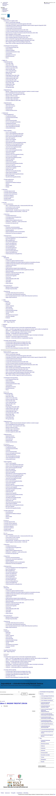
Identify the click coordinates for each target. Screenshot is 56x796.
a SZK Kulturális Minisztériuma (47, 723)
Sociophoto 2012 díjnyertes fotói (12, 223)
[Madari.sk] (41, 790)
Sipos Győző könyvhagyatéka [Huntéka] (13, 157)
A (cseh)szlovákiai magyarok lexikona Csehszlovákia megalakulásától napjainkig (20, 327)
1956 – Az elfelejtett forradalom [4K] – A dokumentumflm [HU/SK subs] (19, 205)
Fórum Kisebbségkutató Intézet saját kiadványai (15, 92)
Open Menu (3, 7)
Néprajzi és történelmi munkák (12, 95)
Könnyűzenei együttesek (9, 527)
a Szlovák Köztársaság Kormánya (47, 729)
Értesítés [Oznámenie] (10, 56)
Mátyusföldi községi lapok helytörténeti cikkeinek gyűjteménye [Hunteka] (20, 269)
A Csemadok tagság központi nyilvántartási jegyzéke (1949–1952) (18, 23)
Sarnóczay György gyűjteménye (12, 250)
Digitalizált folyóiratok (8, 61)
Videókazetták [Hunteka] (10, 459)
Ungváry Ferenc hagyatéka (11, 167)
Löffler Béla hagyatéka (10, 484)
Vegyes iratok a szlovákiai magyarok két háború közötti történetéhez (19, 43)
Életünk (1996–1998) (10, 82)
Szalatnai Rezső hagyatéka (11, 161)
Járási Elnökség (9, 307)
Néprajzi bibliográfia (10, 271)
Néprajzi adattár (9, 185)
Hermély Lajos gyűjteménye (11, 243)
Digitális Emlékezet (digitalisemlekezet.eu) (14, 220)
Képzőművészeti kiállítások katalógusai (13, 182)
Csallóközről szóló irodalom (11, 265)
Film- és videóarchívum (8, 204)
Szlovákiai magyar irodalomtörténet (12, 97)
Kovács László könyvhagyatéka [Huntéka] (14, 481)
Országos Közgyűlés (10, 311)
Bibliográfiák (6, 257)
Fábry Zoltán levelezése (10, 437)
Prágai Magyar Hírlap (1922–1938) (12, 75)
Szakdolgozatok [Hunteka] (11, 123)
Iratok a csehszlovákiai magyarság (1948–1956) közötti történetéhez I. (19, 38)
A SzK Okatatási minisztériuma (47, 700)
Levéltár (4, 299)
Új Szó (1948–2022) (10, 85)
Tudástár (4, 326)
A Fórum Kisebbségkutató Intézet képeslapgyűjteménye (16, 237)
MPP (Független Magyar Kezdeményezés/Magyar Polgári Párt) (18, 41)
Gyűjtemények (7, 444)
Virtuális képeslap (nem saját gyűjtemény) (14, 253)
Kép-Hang (4, 202)
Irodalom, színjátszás (10, 305)
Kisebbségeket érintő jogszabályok (11, 45)
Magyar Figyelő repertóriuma (11, 297)
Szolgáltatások (5, 4)
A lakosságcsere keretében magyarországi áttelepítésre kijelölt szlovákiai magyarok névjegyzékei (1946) (26, 25)
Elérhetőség (5, 2)
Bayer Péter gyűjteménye (11, 238)
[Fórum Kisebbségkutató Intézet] (12, 790)
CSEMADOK (6, 301)
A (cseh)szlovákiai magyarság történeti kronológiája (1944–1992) (18, 343)
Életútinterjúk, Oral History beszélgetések (14, 233)
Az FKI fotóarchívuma (10, 218)
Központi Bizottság (9, 308)
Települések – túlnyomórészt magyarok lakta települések (17, 336)
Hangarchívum (7, 225)
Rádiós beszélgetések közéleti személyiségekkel (15, 231)
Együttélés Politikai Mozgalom (10, 320)
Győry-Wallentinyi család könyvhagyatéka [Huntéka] (16, 142)
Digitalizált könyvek (8, 89)
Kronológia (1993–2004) (10, 346)
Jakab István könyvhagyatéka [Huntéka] (13, 478)
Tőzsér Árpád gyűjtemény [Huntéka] (13, 126)
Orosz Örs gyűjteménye (10, 246)
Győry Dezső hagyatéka (10, 141)
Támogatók (4, 5)
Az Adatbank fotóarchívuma (11, 215)
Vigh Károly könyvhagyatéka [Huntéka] (13, 170)
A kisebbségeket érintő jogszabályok (47, 691)
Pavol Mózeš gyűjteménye (11, 249)
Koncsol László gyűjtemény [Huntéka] (13, 453)
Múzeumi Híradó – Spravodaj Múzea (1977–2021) (15, 94)
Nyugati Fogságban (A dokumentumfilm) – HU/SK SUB (16, 211)
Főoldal (2, 792)
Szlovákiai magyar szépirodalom (12, 98)
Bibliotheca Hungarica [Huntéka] (12, 287)
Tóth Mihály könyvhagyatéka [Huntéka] (13, 166)
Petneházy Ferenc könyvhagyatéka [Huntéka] (14, 154)
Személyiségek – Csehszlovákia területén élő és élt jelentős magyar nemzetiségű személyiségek (24, 664)
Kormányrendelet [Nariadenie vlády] (13, 51)
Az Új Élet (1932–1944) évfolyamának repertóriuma (16, 294)
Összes (7, 57)
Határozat (43, 745)
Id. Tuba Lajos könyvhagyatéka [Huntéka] (14, 145)
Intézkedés (43, 750)
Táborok (7, 313)
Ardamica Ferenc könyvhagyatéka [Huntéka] (14, 135)
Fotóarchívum (6, 214)
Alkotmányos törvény (45, 743)
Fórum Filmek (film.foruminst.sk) (12, 208)
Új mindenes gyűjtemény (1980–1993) (13, 100)
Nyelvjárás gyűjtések (10, 230)
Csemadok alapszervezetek (9, 191)
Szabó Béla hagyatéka (10, 158)
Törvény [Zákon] (9, 53)
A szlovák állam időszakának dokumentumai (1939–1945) (17, 29)
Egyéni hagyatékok (8, 130)
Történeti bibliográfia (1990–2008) (12, 278)
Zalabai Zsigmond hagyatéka (11, 172)
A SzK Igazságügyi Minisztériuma (47, 695)
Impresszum (4, 3)
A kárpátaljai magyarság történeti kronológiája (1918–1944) (17, 345)
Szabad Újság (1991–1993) (11, 79)
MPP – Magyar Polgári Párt (9, 321)
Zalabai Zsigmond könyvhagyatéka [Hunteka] (14, 173)
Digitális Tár (4, 60)
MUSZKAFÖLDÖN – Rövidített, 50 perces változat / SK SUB (17, 210)
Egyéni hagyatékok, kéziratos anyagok (13, 34)
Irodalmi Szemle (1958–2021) (11, 66)
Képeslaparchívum (7, 235)
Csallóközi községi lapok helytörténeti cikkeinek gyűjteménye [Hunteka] (19, 263)
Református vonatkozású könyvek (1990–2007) (15, 272)
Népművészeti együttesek (9, 530)
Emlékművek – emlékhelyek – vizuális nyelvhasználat (16, 221)
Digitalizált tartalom (8, 102)
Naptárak (7, 515)
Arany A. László (9, 259)
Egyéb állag (8, 302)
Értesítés (42, 761)
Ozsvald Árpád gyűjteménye (11, 247)
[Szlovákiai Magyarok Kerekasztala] (33, 790)
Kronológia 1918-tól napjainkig (10, 340)
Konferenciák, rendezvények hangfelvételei (14, 228)
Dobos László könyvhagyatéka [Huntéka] (14, 136)
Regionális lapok (9, 108)
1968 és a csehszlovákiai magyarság (13, 22)
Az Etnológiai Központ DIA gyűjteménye (13, 217)
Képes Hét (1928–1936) (10, 69)
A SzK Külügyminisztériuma (46, 698)
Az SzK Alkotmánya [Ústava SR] (12, 47)
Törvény (42, 757)
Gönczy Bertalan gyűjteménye (11, 241)
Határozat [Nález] (9, 48)
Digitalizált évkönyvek (10, 104)
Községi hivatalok (7, 198)
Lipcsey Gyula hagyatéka (11, 151)
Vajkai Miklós (8, 281)
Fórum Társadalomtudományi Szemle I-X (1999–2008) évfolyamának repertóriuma (22, 295)
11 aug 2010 (3, 701)
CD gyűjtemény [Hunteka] (11, 116)
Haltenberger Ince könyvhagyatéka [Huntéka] (14, 475)
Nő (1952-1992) (9, 73)
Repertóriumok (7, 291)
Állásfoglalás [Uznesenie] (11, 54)
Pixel (54, 794)
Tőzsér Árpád (8, 280)
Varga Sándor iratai (9, 169)
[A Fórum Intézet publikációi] (46, 790)
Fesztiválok (8, 304)
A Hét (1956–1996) (9, 63)
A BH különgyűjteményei (9, 114)
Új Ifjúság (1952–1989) (10, 84)
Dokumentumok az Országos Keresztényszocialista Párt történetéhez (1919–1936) (22, 32)
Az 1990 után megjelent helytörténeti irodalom (15, 260)
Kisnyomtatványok (9, 107)
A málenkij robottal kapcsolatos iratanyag (14, 26)
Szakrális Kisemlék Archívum (11, 110)
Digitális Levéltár (5, 19)
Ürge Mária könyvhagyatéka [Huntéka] (13, 176)
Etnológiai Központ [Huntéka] (11, 288)
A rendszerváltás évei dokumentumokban (14, 28)
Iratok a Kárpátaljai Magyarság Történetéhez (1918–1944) (17, 37)
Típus (41, 738)
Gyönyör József (9, 266)
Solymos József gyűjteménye (11, 252)
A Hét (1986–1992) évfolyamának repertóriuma (15, 292)
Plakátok (7, 186)
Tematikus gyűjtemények (9, 179)
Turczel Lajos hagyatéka (10, 164)
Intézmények (4, 189)
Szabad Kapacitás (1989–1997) (12, 78)
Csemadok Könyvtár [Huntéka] (12, 117)
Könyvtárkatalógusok (8, 285)
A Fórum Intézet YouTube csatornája (13, 207)
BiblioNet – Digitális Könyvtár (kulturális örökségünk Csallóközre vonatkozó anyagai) (22, 91)
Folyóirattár (8, 450)
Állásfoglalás (43, 759)
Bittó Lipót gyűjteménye (10, 240)
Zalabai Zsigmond (9, 283)
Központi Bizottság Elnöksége (11, 310)
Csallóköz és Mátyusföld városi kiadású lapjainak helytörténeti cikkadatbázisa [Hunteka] (23, 262)
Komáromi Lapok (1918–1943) (12, 67)
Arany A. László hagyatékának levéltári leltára (14, 133)
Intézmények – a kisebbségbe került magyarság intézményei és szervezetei (20, 330)
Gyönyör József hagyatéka (11, 139)
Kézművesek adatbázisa (9, 195)
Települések (4, 324)
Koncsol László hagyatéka (11, 148)
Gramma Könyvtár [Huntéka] (11, 120)
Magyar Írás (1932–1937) (10, 72)
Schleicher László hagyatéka (11, 487)
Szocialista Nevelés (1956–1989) (12, 81)
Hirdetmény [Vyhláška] (10, 50)
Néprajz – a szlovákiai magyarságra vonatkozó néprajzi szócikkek (18, 661)
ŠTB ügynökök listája (10, 87)
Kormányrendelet (44, 752)
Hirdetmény (43, 748)
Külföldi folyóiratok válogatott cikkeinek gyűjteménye (16, 268)
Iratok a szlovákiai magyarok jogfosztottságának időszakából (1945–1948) (20, 40)
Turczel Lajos (8, 277)
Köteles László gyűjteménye (11, 244)
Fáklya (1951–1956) (10, 64)
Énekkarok (8, 317)
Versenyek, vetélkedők (10, 316)
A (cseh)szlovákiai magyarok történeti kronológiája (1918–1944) (18, 342)
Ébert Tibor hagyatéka (10, 175)
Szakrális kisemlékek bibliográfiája (12, 274)
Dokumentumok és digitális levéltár (11, 20)
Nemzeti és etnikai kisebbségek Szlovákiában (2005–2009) (17, 348)
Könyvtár (4, 256)
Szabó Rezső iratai (9, 160)
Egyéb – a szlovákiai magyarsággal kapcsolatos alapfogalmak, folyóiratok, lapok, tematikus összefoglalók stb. (27, 329)
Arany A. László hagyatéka (11, 132)
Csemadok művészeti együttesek (10, 192)
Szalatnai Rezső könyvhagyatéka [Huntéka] (14, 163)
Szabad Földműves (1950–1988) (12, 76)
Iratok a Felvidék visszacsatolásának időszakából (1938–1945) (18, 35)
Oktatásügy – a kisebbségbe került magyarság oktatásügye (17, 333)
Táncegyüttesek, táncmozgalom (12, 314)
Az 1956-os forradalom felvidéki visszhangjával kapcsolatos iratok (18, 31)
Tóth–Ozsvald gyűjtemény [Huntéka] (13, 456)
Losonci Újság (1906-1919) (11, 70)
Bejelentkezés (47, 3)
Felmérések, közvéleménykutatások (13, 227)
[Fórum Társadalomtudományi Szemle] (20, 790)
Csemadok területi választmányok (10, 524)
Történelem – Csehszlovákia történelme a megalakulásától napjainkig (19, 667)
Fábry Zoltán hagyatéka (10, 469)
